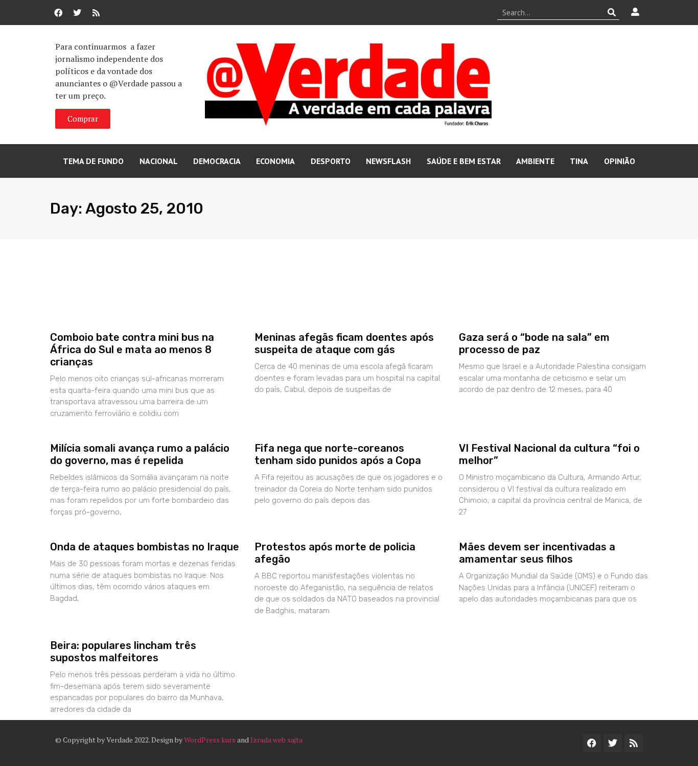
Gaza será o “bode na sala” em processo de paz (534, 343)
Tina (579, 161)
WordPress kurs (210, 740)
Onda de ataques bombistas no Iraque (144, 547)
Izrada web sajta (276, 740)
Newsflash (388, 161)
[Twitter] (77, 13)
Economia (275, 161)
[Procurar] (611, 12)
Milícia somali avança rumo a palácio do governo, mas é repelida (139, 454)
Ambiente (535, 161)
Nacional (158, 161)
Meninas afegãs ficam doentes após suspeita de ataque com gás (344, 343)
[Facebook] (58, 13)
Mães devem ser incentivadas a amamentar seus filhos (537, 553)
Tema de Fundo (93, 161)
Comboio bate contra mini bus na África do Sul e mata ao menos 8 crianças (132, 349)
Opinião (619, 161)
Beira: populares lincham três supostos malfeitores (123, 651)
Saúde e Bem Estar (464, 161)
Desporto (331, 161)
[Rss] (96, 13)
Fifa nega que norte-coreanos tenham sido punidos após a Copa (337, 454)
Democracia (217, 161)
